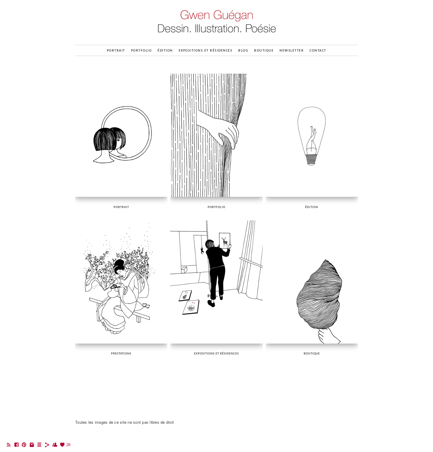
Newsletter (292, 50)
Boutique (264, 50)
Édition (165, 50)
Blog (243, 50)
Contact (318, 50)
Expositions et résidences (206, 50)
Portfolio (141, 50)
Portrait (116, 50)
